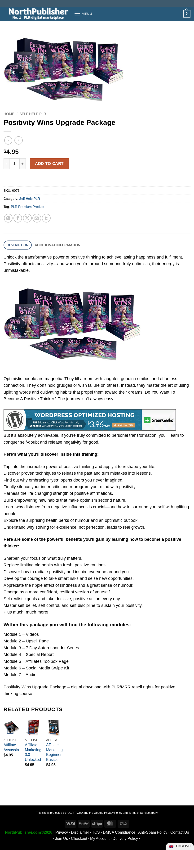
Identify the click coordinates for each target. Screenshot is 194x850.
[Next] (62, 749)
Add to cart (49, 163)
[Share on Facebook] (17, 218)
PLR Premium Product (27, 207)
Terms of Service (139, 812)
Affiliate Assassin (11, 747)
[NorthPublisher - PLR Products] (37, 14)
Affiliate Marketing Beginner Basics (54, 752)
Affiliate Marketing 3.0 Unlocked (33, 752)
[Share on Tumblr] (46, 218)
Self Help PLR (32, 114)
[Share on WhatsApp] (8, 218)
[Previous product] (18, 140)
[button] (83, 13)
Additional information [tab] (57, 245)
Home (9, 114)
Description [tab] (18, 245)
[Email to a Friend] (36, 218)
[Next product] (8, 140)
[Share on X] (27, 218)
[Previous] (3, 749)
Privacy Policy (113, 812)
